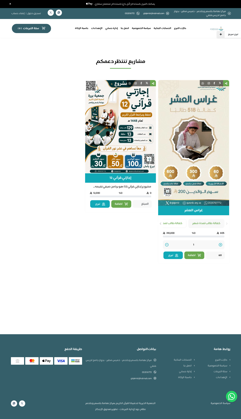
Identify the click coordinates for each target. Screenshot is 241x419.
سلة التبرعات (221, 372)
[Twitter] (50, 13)
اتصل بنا (125, 28)
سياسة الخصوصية (141, 28)
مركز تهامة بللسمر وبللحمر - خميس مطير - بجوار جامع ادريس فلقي (121, 363)
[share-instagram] (209, 83)
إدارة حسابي (111, 28)
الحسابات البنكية (162, 28)
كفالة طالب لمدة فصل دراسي (164, 223)
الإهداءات (96, 28)
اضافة (192, 255)
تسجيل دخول (34, 13)
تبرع (170, 255)
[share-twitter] (220, 83)
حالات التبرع (180, 28)
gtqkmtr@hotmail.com (153, 14)
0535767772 (147, 372)
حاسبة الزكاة (81, 28)
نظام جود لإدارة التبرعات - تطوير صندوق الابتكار (120, 409)
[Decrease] (167, 245)
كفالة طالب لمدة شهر (206, 223)
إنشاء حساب (18, 13)
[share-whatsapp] (203, 83)
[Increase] (220, 245)
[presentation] (226, 223)
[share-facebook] (214, 83)
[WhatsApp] (58, 13)
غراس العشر (194, 210)
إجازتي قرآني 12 (120, 178)
